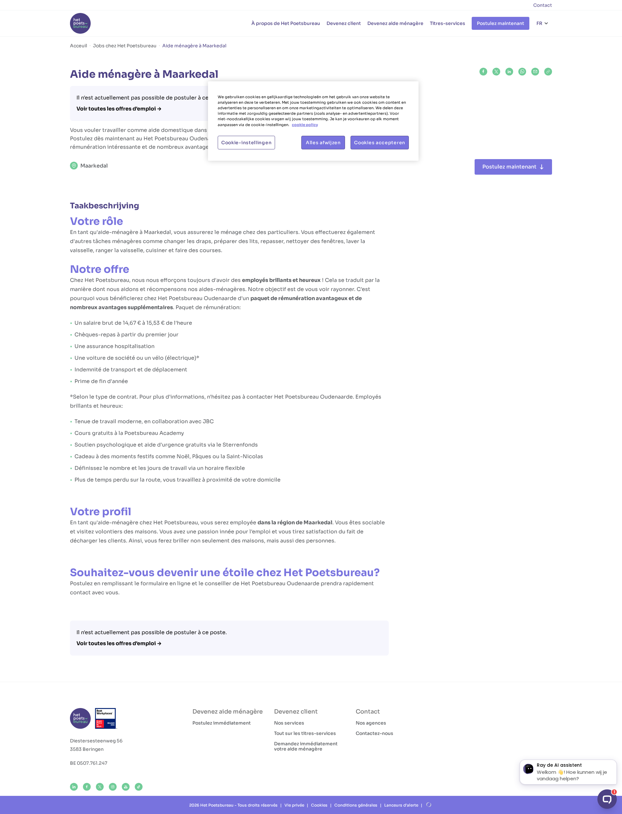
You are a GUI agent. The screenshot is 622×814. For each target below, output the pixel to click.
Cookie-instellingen (246, 142)
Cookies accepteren (379, 142)
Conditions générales (355, 805)
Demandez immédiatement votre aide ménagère (306, 746)
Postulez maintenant (500, 23)
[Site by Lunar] (429, 805)
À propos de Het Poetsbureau (285, 23)
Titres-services (447, 23)
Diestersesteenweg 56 (96, 741)
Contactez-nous (374, 733)
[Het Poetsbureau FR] (80, 23)
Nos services (289, 723)
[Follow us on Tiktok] (139, 787)
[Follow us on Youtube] (126, 787)
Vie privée (294, 805)
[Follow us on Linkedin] (74, 787)
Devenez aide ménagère (395, 23)
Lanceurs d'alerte (401, 805)
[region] (313, 120)
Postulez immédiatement (221, 723)
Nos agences (371, 723)
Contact (542, 5)
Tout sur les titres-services (305, 733)
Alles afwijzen (323, 142)
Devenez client (344, 23)
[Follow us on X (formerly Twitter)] (100, 787)
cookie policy (305, 124)
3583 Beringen (87, 749)
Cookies (319, 805)
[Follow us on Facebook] (87, 787)
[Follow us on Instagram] (113, 787)
